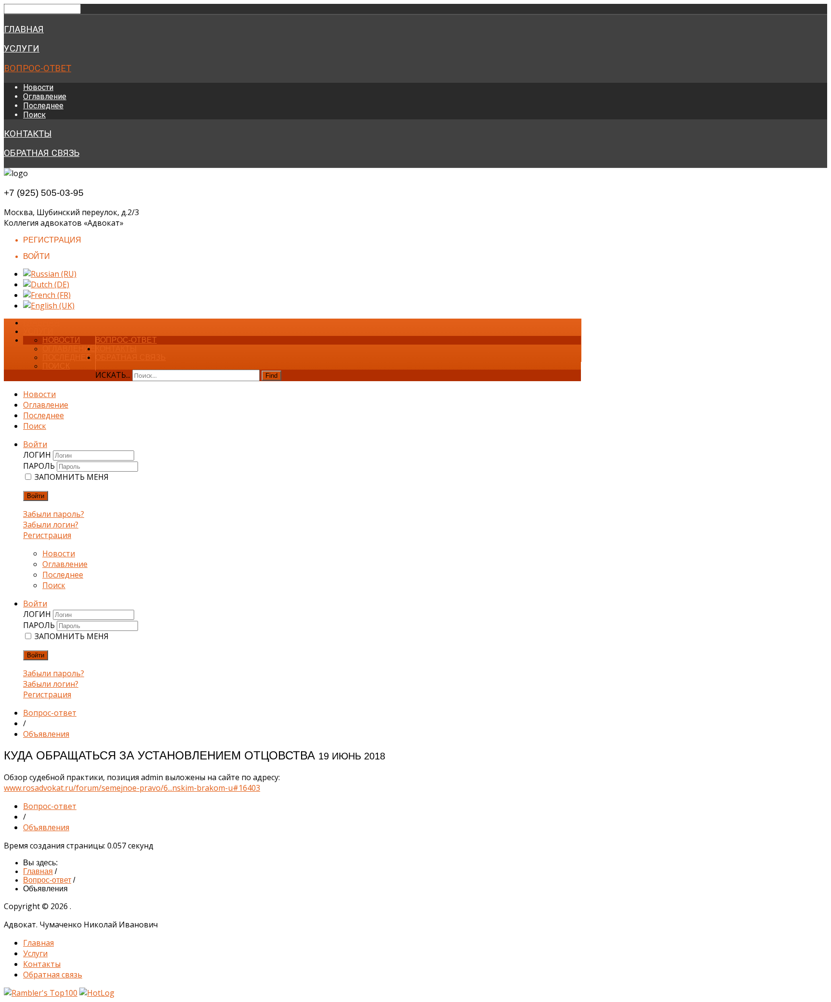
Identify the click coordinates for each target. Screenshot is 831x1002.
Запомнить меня (72, 477)
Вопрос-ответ (37, 68)
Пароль (40, 466)
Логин (38, 455)
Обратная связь (41, 153)
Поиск (34, 114)
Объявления (46, 734)
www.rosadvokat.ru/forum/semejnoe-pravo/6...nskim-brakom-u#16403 (132, 788)
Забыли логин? (50, 524)
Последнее (43, 105)
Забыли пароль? (53, 514)
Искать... (112, 375)
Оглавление (44, 96)
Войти (35, 496)
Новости (38, 87)
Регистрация (47, 535)
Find (271, 375)
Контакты (27, 133)
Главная (24, 29)
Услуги (21, 48)
